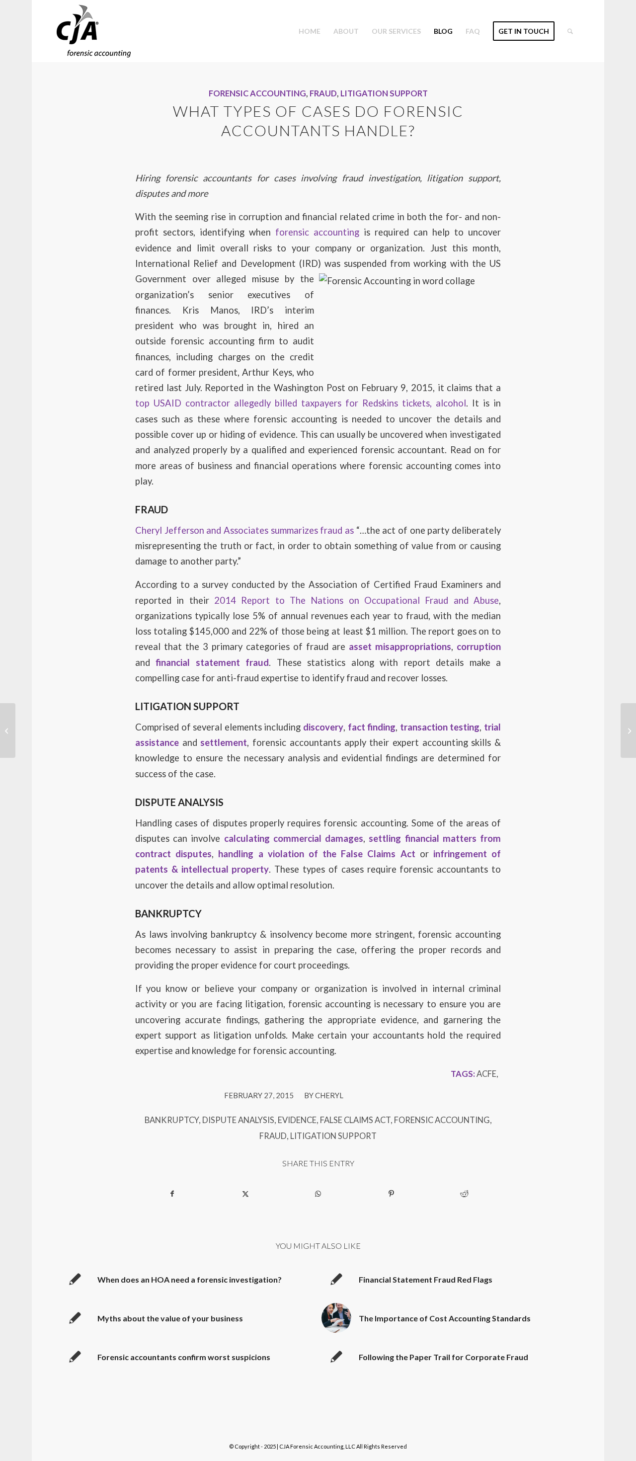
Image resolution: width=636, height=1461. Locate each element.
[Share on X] (245, 1193)
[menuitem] (309, 31)
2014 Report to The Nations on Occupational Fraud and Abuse (356, 600)
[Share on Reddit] (464, 1193)
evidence (297, 1120)
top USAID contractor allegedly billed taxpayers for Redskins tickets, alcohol (300, 403)
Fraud (323, 93)
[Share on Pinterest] (391, 1193)
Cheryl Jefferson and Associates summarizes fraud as (244, 530)
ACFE (486, 1074)
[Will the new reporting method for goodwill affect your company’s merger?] (7, 730)
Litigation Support (384, 93)
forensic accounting (317, 232)
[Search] (570, 31)
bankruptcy (172, 1120)
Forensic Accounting (257, 93)
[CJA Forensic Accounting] (94, 31)
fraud (273, 1136)
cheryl (329, 1095)
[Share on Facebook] (172, 1193)
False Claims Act (355, 1120)
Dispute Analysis (238, 1120)
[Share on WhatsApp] (318, 1193)
